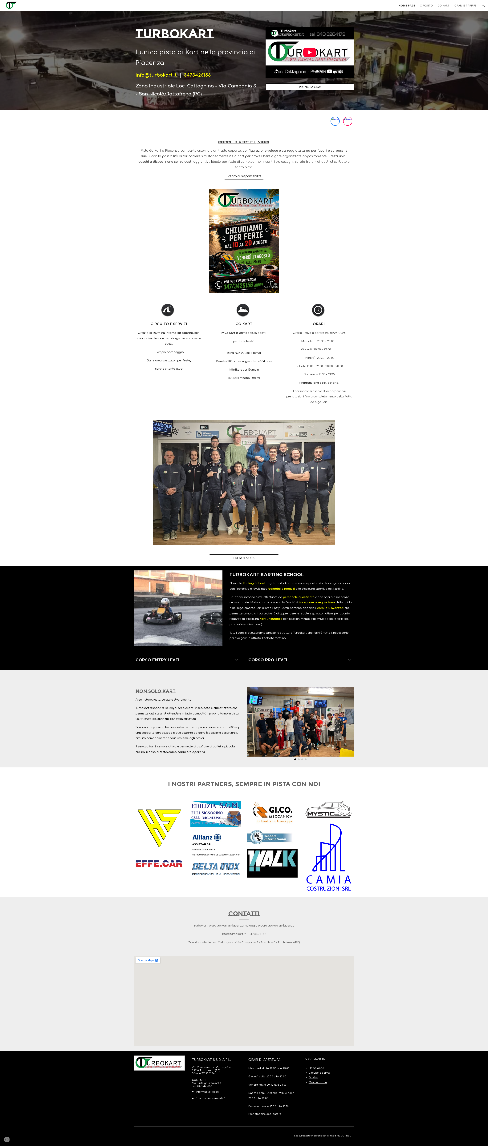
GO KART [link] (443, 5)
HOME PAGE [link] (407, 5)
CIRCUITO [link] (426, 5)
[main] (197, 60)
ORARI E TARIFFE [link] (465, 5)
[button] (483, 5)
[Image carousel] (300, 723)
